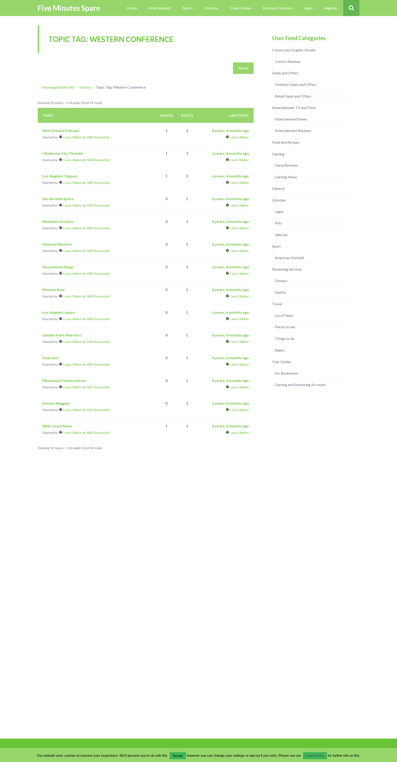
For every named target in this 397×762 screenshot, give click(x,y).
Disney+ (281, 280)
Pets (278, 223)
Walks (280, 350)
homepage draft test (58, 87)
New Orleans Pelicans (60, 130)
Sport (276, 246)
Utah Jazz (50, 358)
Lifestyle (211, 8)
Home (132, 8)
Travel (277, 304)
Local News (284, 315)
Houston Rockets (57, 244)
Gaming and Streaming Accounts (300, 384)
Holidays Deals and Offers (295, 84)
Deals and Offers (285, 73)
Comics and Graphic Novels (294, 50)
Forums (85, 87)
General (278, 188)
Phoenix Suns (53, 289)
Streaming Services (287, 269)
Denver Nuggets (56, 403)
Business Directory (277, 8)
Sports (187, 8)
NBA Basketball (98, 137)
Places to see (285, 327)
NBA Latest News (57, 426)
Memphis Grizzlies (58, 221)
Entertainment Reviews (293, 130)
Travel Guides (240, 8)
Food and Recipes (286, 142)
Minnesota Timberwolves (64, 380)
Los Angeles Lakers (58, 312)
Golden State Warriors (61, 335)
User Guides (281, 361)
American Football (289, 257)
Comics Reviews (288, 61)
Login (308, 8)
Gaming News (286, 177)
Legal (279, 211)
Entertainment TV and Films (294, 107)
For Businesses (286, 373)
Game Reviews (286, 165)
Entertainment (159, 8)
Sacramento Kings (57, 267)
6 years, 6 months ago (230, 130)
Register (330, 8)
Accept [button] (178, 755)
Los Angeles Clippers (60, 176)
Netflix (280, 292)
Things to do (285, 338)
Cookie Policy (315, 755)
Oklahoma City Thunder (62, 153)
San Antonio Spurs (58, 198)
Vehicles (281, 235)
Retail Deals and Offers (293, 96)
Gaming (278, 154)
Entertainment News (291, 119)
